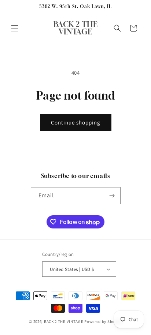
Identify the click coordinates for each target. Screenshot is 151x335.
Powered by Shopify (103, 321)
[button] (15, 28)
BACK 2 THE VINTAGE (64, 321)
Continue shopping (75, 122)
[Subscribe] (112, 195)
